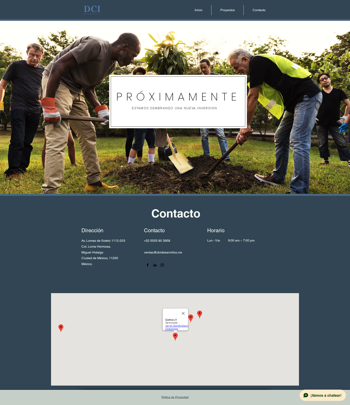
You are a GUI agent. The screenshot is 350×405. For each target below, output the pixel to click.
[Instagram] (162, 265)
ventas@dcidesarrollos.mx (163, 252)
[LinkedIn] (155, 265)
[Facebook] (147, 265)
